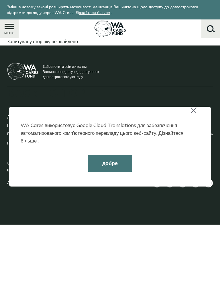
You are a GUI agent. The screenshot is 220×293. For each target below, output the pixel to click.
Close (199, 114)
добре (110, 163)
